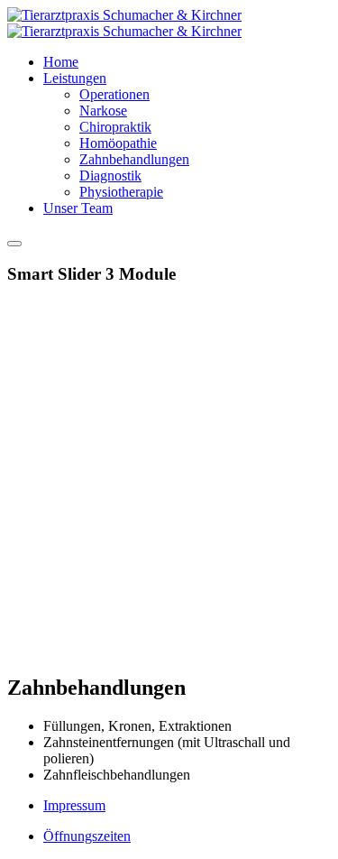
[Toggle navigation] (14, 243)
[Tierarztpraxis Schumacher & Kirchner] (124, 23)
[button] (74, 78)
